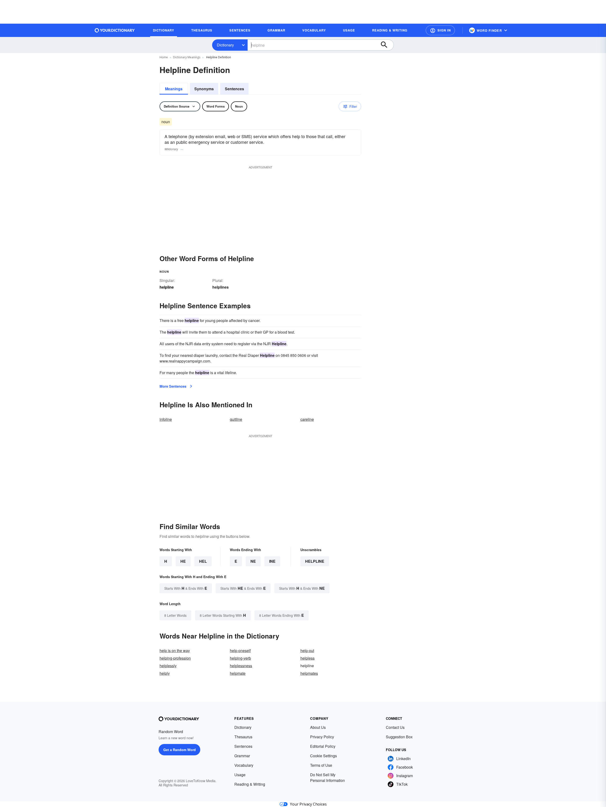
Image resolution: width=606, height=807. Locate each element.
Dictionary (225, 45)
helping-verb (240, 658)
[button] (440, 30)
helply (165, 673)
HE (183, 561)
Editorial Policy (322, 746)
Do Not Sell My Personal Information (327, 777)
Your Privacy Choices (308, 804)
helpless (307, 658)
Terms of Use (321, 765)
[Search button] (386, 45)
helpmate (237, 673)
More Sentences (173, 386)
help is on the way (175, 650)
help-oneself (240, 650)
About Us (318, 727)
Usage (239, 774)
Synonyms (204, 88)
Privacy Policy (322, 736)
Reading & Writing (249, 784)
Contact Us (395, 727)
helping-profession (175, 658)
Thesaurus (243, 736)
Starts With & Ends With (185, 588)
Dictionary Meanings (186, 57)
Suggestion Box (399, 736)
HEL (203, 561)
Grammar (242, 755)
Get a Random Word (179, 749)
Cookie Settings (323, 755)
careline (307, 419)
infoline (166, 419)
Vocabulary (243, 765)
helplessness (241, 665)
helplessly (168, 665)
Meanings (174, 88)
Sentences (234, 88)
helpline (314, 561)
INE (272, 561)
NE (253, 561)
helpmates (309, 673)
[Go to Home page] (115, 30)
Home (164, 57)
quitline (236, 419)
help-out (307, 650)
